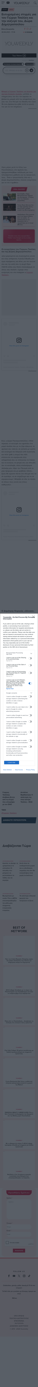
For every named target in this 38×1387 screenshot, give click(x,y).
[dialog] (19, 693)
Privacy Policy (30, 770)
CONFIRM (11, 762)
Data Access (19, 770)
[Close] (34, 617)
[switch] (30, 658)
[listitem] (19, 653)
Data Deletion (7, 770)
